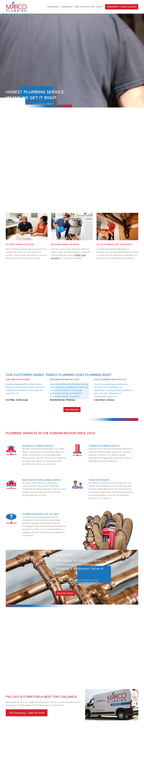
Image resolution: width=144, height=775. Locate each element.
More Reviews (72, 409)
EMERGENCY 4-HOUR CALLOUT (121, 7)
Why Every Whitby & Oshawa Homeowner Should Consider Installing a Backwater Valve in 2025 (79, 566)
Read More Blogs (65, 593)
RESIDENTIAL (53, 7)
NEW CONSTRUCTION (84, 7)
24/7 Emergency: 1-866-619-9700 (26, 713)
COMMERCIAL (67, 7)
